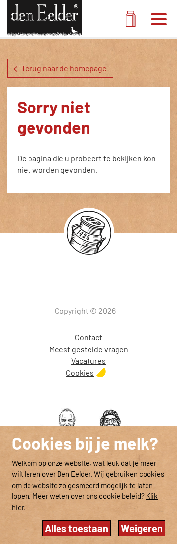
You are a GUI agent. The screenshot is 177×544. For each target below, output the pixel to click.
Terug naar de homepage (64, 68)
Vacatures (88, 360)
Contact (88, 337)
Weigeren (142, 528)
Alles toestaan (76, 528)
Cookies (80, 372)
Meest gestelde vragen (88, 349)
